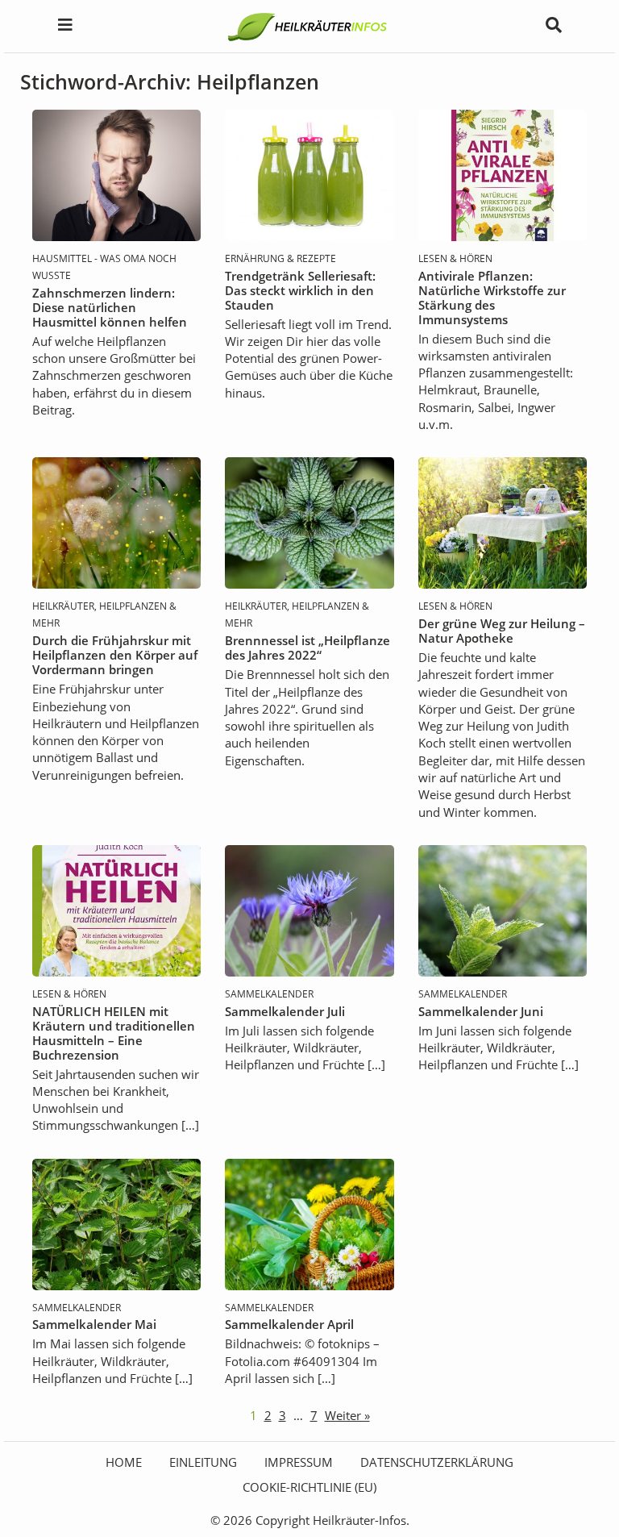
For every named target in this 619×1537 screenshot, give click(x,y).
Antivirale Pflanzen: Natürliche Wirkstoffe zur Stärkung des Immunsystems (492, 297)
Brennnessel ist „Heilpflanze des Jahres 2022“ (307, 647)
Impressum (298, 1462)
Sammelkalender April (289, 1324)
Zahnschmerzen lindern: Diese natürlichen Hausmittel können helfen (109, 307)
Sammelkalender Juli (285, 1011)
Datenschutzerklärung (436, 1462)
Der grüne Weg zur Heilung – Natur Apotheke (501, 630)
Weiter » (347, 1415)
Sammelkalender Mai (94, 1324)
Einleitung (203, 1462)
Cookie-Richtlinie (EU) (309, 1487)
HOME (124, 1462)
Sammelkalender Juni (480, 1011)
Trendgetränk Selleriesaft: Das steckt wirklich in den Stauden (300, 290)
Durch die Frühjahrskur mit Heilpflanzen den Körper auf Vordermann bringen (114, 654)
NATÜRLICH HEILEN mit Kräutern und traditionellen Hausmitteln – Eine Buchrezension (113, 1033)
